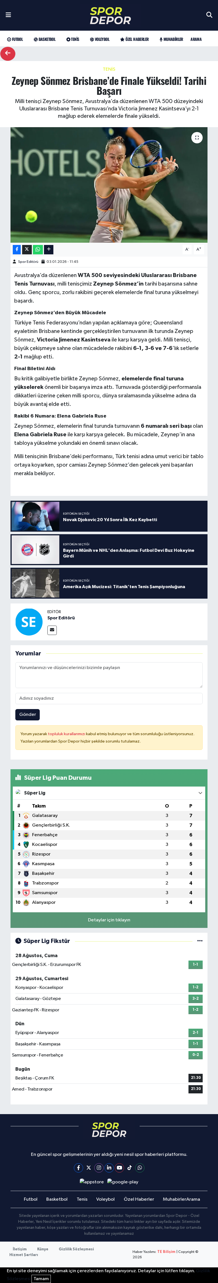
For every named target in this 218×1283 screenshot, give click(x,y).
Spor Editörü (28, 262)
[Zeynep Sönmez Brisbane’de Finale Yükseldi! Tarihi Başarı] (109, 185)
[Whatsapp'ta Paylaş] (38, 249)
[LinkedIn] (109, 1168)
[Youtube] (119, 1168)
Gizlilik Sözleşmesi (76, 1249)
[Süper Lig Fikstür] (200, 941)
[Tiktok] (129, 1168)
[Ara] (209, 15)
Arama (196, 39)
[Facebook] (78, 1168)
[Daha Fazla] (48, 249)
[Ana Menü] (8, 15)
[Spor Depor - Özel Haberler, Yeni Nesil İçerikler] (110, 15)
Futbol (17, 39)
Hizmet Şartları (23, 1255)
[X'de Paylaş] (27, 249)
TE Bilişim (166, 1252)
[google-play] (123, 1182)
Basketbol (46, 39)
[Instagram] (99, 1168)
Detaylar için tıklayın (109, 920)
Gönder (27, 714)
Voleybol (101, 39)
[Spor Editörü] (29, 621)
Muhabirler (172, 39)
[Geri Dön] (8, 54)
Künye (42, 1249)
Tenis (74, 39)
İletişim (20, 1249)
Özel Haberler (136, 39)
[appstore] (91, 1182)
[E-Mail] (52, 630)
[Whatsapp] (139, 1168)
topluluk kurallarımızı (67, 734)
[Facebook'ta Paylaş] (17, 249)
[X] (88, 1168)
